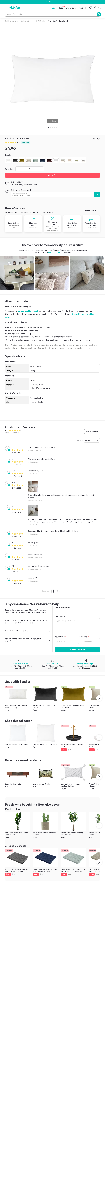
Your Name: (61, 636)
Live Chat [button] (20, 663)
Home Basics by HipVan (21, 306)
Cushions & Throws (28, 21)
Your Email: (84, 636)
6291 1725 (52, 663)
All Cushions (42, 21)
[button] (5, 7)
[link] (13, 223)
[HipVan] (14, 8)
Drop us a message (84, 663)
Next (59, 591)
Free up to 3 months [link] (91, 228)
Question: (60, 616)
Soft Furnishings (11, 21)
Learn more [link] (90, 210)
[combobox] (52, 14)
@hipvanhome (54, 252)
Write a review (92, 431)
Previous (46, 591)
